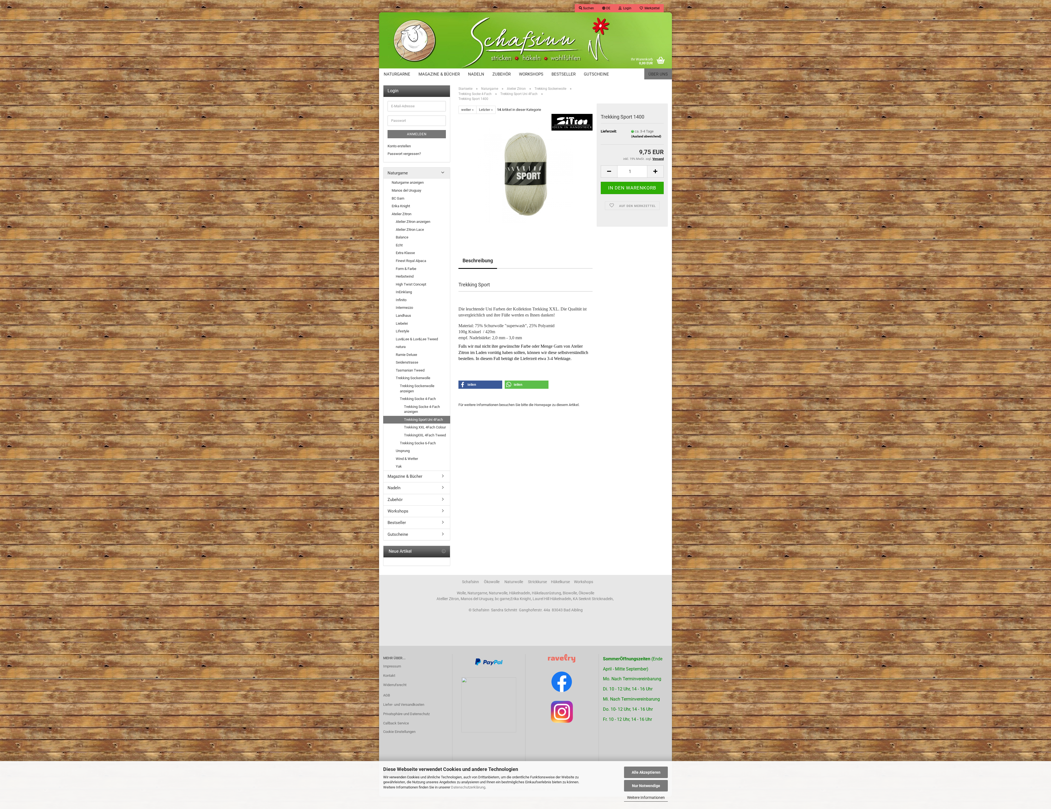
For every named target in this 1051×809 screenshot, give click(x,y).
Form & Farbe (406, 269)
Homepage (542, 405)
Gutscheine (596, 74)
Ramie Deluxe (406, 355)
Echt (399, 245)
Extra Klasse (405, 253)
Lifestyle (402, 331)
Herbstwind (405, 276)
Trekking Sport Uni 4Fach (423, 420)
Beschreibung (478, 260)
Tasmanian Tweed (410, 370)
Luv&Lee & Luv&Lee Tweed (417, 339)
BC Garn (398, 198)
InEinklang (404, 292)
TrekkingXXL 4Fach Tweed (425, 435)
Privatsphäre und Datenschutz (406, 714)
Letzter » (486, 110)
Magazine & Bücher (439, 74)
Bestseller (564, 74)
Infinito (401, 300)
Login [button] (626, 8)
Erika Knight (401, 206)
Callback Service (396, 723)
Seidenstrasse (407, 362)
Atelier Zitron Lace (410, 230)
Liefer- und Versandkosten (403, 705)
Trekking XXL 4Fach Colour (425, 427)
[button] (606, 8)
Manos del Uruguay (406, 190)
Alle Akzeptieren (646, 772)
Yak (399, 466)
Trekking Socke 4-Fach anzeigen (422, 409)
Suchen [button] (588, 8)
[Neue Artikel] (443, 551)
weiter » (467, 110)
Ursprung (403, 451)
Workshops (531, 74)
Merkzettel (651, 8)
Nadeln (476, 74)
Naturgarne (397, 74)
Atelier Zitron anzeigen (413, 222)
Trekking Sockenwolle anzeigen (417, 388)
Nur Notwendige (646, 786)
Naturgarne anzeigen (408, 182)
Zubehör (501, 74)
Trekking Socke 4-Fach (418, 399)
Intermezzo (404, 308)
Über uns (658, 74)
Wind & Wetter (407, 459)
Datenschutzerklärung (468, 787)
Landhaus (403, 315)
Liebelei (402, 323)
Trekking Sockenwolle (413, 378)
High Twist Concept (411, 284)
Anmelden (417, 134)
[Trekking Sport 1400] (525, 175)
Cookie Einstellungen (399, 732)
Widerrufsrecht (394, 685)
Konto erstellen (399, 146)
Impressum (392, 666)
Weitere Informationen (646, 797)
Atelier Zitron (401, 214)
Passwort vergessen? (404, 154)
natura (401, 347)
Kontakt (389, 675)
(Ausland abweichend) (646, 136)
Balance (402, 237)
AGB (386, 695)
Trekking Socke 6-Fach (418, 443)
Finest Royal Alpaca (411, 261)
